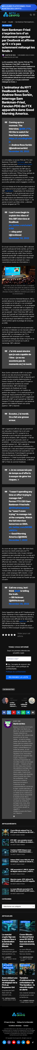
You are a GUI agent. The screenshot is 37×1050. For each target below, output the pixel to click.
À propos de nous (9, 1022)
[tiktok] (33, 1042)
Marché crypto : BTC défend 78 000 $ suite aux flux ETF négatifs (22, 880)
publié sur (23, 621)
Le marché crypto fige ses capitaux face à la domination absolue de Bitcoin (9, 940)
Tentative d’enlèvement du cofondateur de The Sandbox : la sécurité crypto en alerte (27, 984)
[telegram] (23, 1042)
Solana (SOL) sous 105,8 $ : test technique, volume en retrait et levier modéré (22, 861)
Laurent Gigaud (28, 1000)
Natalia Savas (10, 998)
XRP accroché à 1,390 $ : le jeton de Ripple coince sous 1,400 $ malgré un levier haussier (22, 871)
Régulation (8, 968)
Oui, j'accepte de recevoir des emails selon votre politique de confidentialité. (18, 666)
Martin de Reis (10, 55)
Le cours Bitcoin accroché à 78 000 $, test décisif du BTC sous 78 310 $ (22, 891)
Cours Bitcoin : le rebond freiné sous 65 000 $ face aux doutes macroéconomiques (27, 940)
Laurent (8, 957)
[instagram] (9, 1042)
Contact (25, 1025)
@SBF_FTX (25, 128)
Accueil (4, 22)
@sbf (17, 591)
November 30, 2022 (19, 151)
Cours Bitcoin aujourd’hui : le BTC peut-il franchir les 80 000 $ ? (22, 832)
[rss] (28, 1042)
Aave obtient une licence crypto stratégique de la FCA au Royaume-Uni (9, 982)
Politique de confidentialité (16, 672)
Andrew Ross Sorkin (25, 164)
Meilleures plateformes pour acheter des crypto (16, 7)
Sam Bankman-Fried (8, 689)
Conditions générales (15, 1025)
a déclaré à (9, 191)
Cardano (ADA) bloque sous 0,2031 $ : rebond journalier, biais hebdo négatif (20, 852)
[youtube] (14, 1042)
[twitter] (4, 1042)
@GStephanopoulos (19, 508)
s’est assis (21, 162)
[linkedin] (18, 1042)
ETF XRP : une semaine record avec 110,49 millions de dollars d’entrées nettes (21, 842)
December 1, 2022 (18, 540)
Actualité (10, 22)
